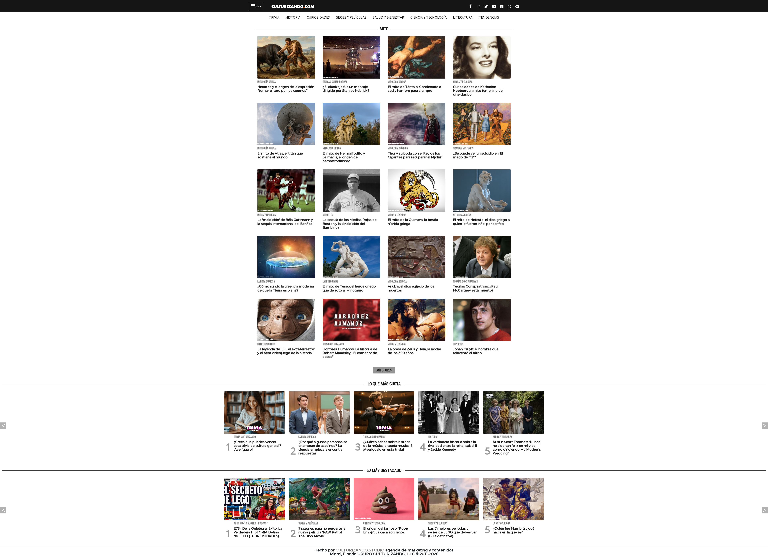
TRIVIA (274, 17)
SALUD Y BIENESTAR (388, 17)
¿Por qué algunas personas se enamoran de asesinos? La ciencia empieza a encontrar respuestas (322, 447)
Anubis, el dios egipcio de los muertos (411, 288)
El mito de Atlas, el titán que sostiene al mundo (280, 155)
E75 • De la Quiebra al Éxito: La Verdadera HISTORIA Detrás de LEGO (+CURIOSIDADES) (258, 532)
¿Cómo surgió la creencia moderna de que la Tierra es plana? (285, 288)
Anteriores (384, 370)
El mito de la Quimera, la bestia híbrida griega (413, 222)
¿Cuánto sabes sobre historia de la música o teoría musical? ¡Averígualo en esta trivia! (387, 445)
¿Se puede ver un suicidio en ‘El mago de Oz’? (478, 155)
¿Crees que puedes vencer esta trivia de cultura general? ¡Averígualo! (257, 445)
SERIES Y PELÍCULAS (351, 17)
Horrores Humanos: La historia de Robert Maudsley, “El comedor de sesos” (350, 353)
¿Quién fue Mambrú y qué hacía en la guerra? (513, 530)
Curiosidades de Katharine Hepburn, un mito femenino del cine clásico (478, 90)
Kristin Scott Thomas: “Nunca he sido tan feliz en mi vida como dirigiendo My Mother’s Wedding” (517, 447)
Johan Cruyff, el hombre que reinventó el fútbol (475, 351)
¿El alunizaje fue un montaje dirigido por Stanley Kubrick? (346, 89)
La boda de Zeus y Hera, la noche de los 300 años (414, 351)
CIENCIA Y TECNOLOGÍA (428, 17)
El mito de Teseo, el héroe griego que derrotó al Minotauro (349, 288)
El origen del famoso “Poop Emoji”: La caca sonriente (385, 530)
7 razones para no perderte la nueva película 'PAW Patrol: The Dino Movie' (322, 532)
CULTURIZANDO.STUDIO (360, 550)
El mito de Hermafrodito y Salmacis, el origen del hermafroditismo (344, 157)
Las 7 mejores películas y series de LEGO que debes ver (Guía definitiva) (452, 532)
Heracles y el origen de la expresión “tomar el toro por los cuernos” (285, 89)
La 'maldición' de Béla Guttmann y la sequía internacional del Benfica (285, 222)
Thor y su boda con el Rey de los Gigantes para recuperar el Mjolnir (415, 155)
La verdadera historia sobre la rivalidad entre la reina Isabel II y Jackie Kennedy (452, 445)
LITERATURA (462, 17)
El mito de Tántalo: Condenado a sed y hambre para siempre (414, 89)
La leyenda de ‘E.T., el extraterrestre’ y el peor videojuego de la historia (286, 351)
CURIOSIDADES (318, 17)
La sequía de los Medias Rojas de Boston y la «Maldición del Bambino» (350, 223)
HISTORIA (293, 17)
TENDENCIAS (489, 17)
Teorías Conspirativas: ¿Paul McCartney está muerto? (475, 288)
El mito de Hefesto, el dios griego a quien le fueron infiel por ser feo (481, 222)
